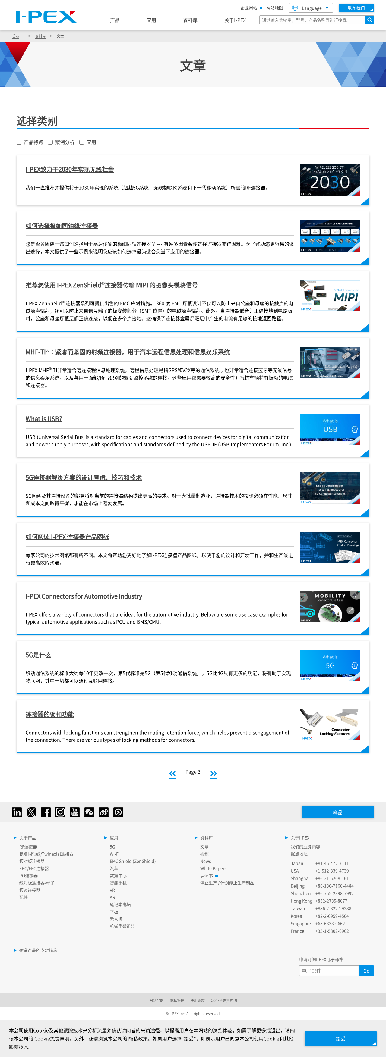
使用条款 (197, 1000)
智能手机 (118, 883)
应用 (151, 19)
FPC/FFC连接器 (34, 868)
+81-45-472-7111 (332, 863)
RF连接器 (28, 846)
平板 (114, 911)
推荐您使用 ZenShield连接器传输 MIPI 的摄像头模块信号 (112, 284)
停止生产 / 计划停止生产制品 (227, 883)
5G (112, 846)
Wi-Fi (115, 854)
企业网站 (248, 8)
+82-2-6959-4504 (332, 916)
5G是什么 (38, 654)
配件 (23, 897)
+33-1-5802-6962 (332, 931)
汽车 (114, 868)
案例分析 (64, 141)
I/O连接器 (28, 875)
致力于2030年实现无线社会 (70, 169)
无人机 (116, 919)
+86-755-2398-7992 (334, 893)
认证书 (206, 875)
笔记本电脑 (120, 904)
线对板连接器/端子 (37, 883)
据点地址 (299, 854)
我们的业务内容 (305, 846)
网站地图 (274, 8)
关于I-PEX (235, 19)
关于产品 (27, 837)
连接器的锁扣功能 (50, 714)
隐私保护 (177, 1000)
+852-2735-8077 (331, 901)
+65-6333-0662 (330, 923)
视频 (204, 854)
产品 (115, 19)
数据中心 (118, 875)
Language (312, 8)
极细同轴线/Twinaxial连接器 (46, 854)
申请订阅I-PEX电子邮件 (321, 959)
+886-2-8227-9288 (333, 908)
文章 (204, 846)
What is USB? (44, 418)
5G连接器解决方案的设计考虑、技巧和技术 (84, 477)
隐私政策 (138, 1038)
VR (112, 890)
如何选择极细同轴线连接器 (62, 225)
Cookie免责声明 (224, 1000)
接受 (341, 1038)
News (205, 861)
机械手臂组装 (122, 926)
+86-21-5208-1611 (333, 878)
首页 (15, 36)
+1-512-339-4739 (332, 871)
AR (112, 897)
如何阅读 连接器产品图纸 (67, 536)
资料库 (190, 19)
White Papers (213, 868)
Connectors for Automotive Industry (84, 596)
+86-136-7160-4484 (334, 886)
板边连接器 (29, 890)
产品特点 (33, 141)
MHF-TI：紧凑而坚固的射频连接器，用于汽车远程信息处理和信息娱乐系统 (128, 351)
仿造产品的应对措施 (38, 950)
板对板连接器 (32, 861)
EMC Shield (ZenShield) (133, 861)
